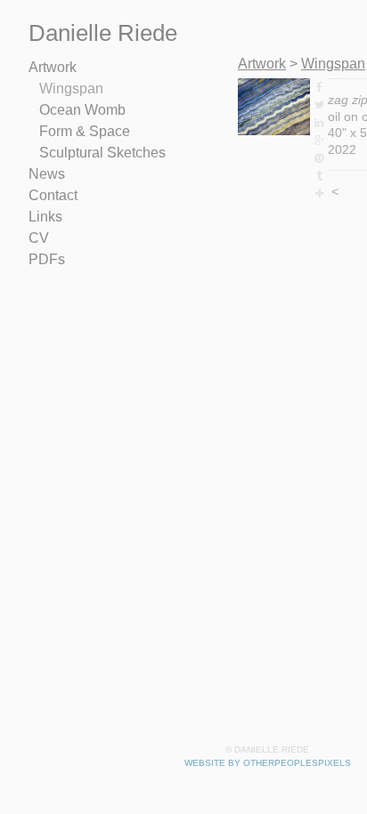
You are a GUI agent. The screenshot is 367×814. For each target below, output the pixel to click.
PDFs (47, 259)
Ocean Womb (82, 109)
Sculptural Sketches (102, 152)
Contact (53, 195)
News (47, 173)
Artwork (53, 67)
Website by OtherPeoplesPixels (267, 763)
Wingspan (71, 88)
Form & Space (84, 131)
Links (45, 216)
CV (39, 238)
